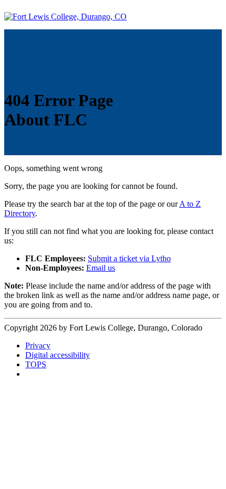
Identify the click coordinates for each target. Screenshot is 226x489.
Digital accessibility (57, 354)
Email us (100, 267)
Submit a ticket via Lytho (129, 258)
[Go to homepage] (65, 16)
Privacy (37, 345)
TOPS (35, 364)
